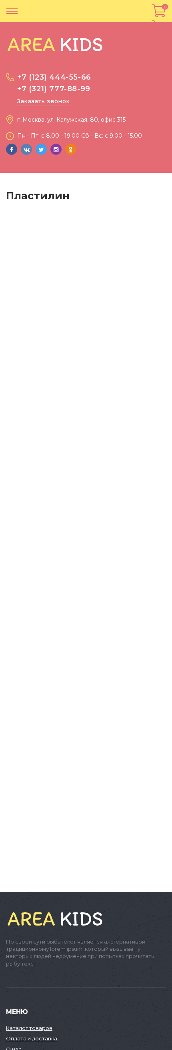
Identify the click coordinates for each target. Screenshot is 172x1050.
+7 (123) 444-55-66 (54, 77)
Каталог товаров (29, 1028)
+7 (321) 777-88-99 (53, 88)
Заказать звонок (43, 101)
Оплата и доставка (31, 1038)
